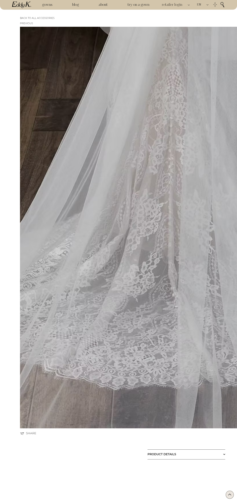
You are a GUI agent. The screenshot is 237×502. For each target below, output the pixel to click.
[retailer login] (189, 5)
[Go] (230, 495)
